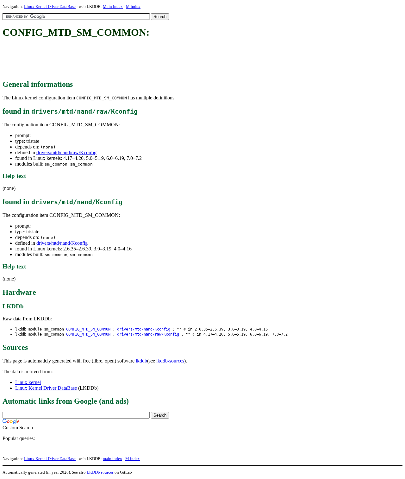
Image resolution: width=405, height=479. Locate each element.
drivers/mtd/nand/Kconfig (62, 243)
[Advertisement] (118, 59)
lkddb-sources (170, 360)
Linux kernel (28, 382)
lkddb (141, 360)
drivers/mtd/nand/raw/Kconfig (66, 152)
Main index (113, 6)
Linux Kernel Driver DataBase (50, 6)
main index (112, 458)
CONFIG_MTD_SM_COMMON (88, 329)
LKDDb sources (100, 472)
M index (133, 6)
